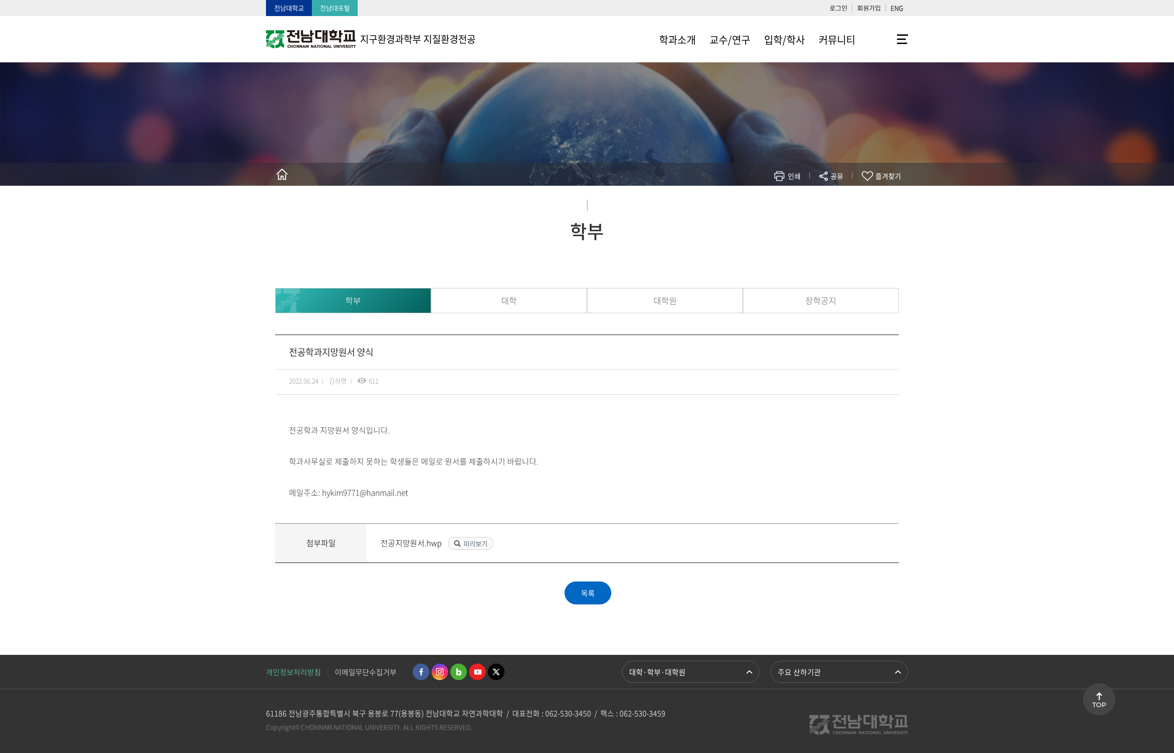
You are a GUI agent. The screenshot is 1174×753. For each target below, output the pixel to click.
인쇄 (794, 176)
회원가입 (869, 8)
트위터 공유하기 (755, 203)
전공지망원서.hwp (412, 542)
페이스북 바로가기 (421, 672)
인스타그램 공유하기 (810, 203)
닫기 (843, 197)
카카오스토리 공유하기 (769, 203)
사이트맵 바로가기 (885, 39)
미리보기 (475, 543)
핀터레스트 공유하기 (782, 203)
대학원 (665, 300)
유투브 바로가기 (477, 672)
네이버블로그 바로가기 (458, 672)
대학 (509, 300)
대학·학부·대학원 (657, 671)
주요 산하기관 (799, 671)
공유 (837, 176)
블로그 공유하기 (796, 203)
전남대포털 (335, 7)
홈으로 (282, 174)
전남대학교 (289, 7)
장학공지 (820, 300)
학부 (353, 300)
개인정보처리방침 (293, 671)
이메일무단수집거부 (366, 671)
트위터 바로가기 (496, 672)
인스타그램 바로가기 (440, 672)
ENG (897, 8)
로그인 (838, 8)
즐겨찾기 (888, 176)
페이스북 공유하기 (741, 203)
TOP (1099, 705)
